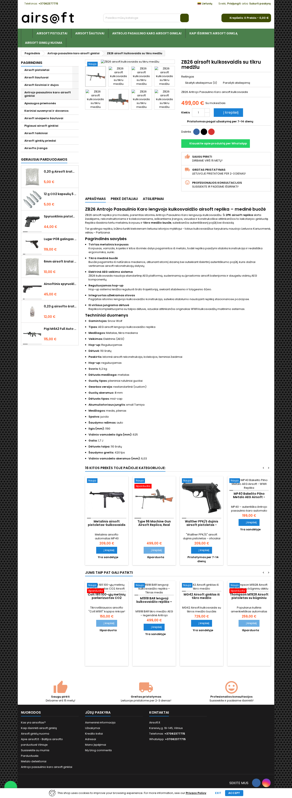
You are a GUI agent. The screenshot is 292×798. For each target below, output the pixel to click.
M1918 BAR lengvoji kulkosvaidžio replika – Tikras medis (154, 601)
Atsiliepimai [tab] (153, 198)
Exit (218, 793)
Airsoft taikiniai (36, 133)
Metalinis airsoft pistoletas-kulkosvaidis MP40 (106, 524)
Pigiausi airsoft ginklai (41, 126)
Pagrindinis (31, 62)
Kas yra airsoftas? (33, 722)
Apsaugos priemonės (40, 103)
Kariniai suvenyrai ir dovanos (46, 111)
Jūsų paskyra (98, 712)
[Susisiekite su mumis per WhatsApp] (10, 787)
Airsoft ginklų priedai (40, 141)
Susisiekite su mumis (35, 750)
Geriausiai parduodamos (44, 159)
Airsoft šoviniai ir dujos (41, 85)
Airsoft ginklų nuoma (43, 43)
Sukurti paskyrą (260, 3)
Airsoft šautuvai (89, 33)
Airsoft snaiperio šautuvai (43, 118)
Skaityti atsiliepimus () (201, 83)
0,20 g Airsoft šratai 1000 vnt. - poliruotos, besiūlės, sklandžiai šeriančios (60, 171)
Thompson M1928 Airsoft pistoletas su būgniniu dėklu (249, 597)
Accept (234, 793)
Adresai (90, 739)
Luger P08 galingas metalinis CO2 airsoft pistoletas (60, 239)
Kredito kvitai (94, 734)
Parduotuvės (29, 756)
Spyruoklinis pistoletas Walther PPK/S (60, 216)
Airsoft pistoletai (52, 33)
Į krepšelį (228, 112)
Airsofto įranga (35, 148)
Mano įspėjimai (95, 745)
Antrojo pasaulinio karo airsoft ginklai (146, 33)
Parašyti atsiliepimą (236, 83)
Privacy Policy (196, 793)
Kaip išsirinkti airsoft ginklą (213, 33)
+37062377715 (48, 3)
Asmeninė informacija (100, 722)
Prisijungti (234, 3)
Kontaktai (159, 712)
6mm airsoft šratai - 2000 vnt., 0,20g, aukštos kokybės (60, 261)
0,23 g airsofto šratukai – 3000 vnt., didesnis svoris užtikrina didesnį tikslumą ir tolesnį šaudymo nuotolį (60, 306)
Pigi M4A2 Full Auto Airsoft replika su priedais (60, 328)
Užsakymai (92, 728)
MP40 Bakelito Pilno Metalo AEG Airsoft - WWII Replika (249, 497)
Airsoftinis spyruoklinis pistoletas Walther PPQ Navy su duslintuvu (60, 284)
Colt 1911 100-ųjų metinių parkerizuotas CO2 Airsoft (106, 597)
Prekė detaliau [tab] (124, 198)
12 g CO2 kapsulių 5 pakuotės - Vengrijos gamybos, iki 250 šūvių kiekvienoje (60, 194)
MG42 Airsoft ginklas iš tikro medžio (202, 596)
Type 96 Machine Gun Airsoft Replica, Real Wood (154, 524)
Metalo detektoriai (33, 761)
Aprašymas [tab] (95, 198)
